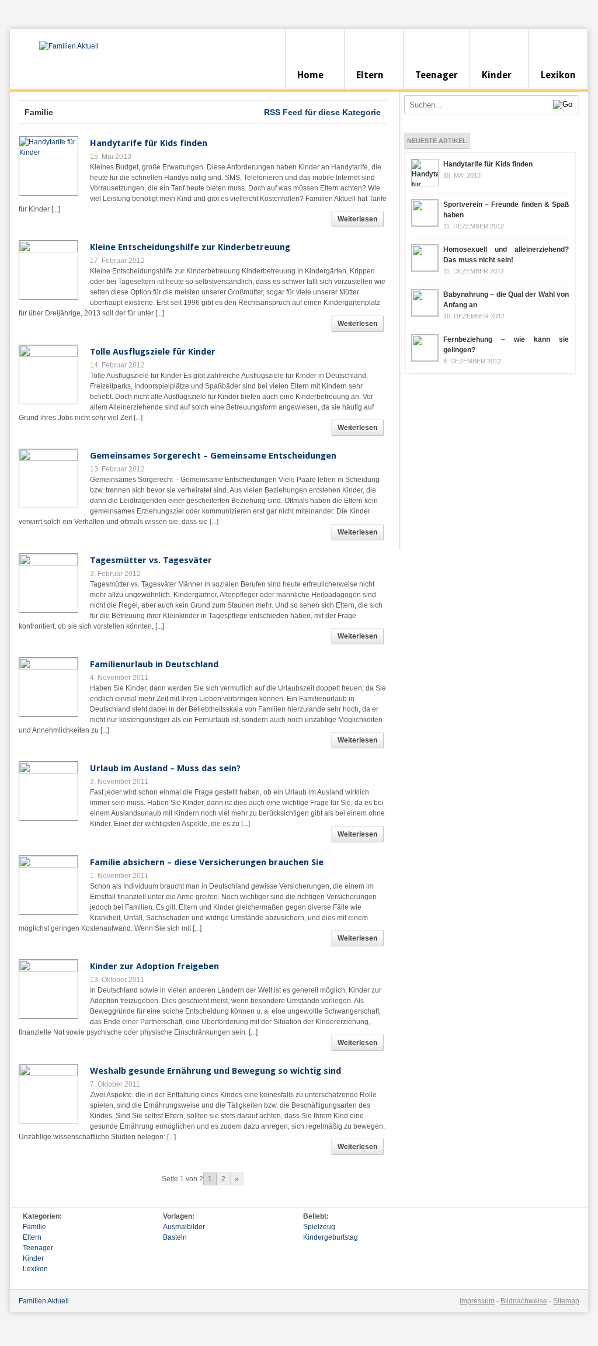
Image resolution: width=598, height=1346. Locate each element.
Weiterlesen (357, 219)
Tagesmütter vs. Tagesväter (151, 560)
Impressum (477, 1301)
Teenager (436, 75)
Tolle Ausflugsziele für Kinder (152, 351)
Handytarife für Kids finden (148, 143)
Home (310, 75)
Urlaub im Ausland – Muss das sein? (165, 768)
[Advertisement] (491, 462)
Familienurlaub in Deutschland (154, 664)
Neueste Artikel (437, 140)
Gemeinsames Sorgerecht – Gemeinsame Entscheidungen (213, 455)
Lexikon (558, 75)
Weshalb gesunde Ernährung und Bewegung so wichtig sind (215, 1071)
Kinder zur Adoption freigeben (154, 966)
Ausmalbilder (184, 1227)
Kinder (497, 75)
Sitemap (566, 1301)
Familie (34, 1227)
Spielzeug (319, 1227)
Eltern (370, 75)
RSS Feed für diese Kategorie (322, 112)
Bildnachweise (523, 1301)
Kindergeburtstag (330, 1237)
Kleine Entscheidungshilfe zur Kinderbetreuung (190, 247)
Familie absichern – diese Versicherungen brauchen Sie (207, 862)
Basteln (175, 1237)
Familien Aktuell (44, 1301)
